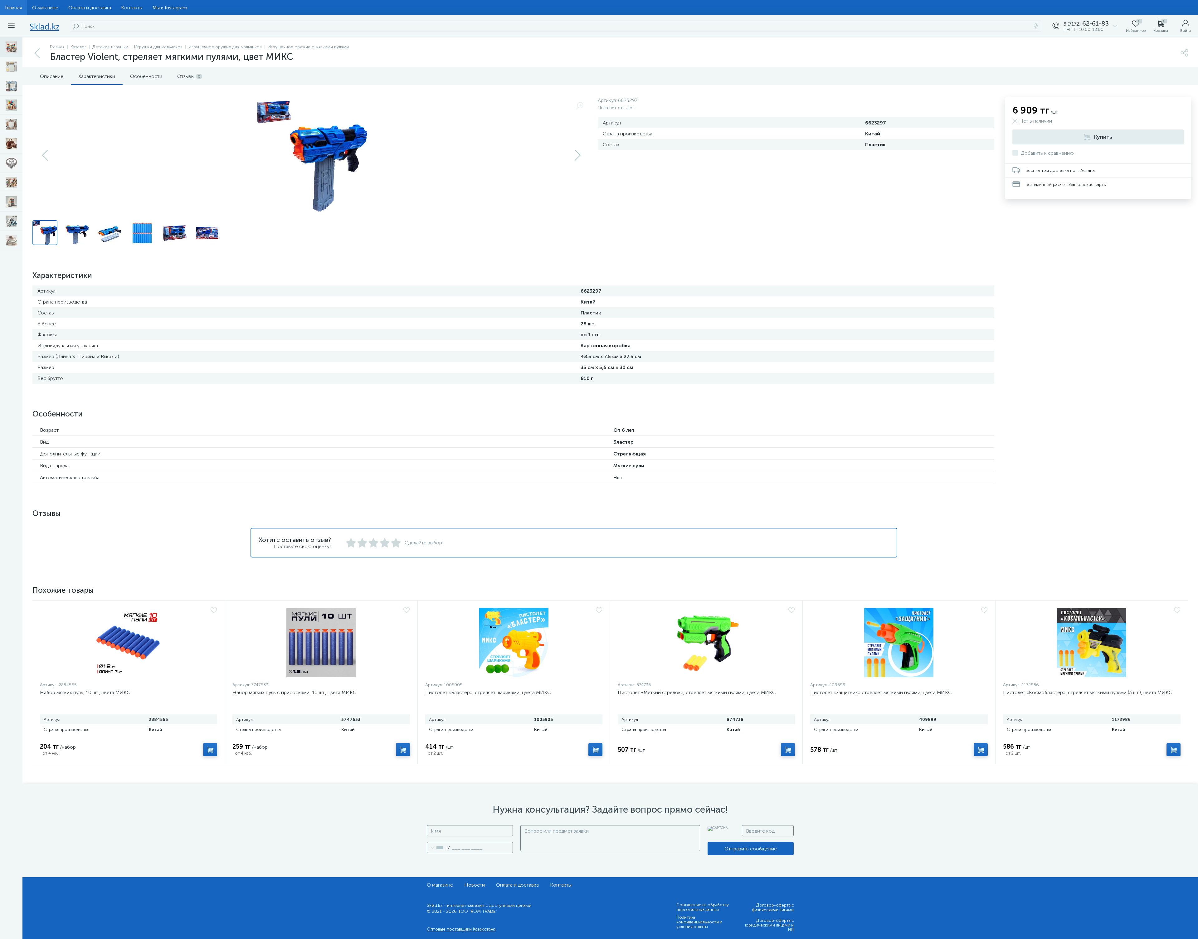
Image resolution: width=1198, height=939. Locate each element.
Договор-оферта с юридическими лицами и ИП (769, 925)
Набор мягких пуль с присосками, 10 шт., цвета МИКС (294, 692)
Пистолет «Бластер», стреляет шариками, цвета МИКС (488, 692)
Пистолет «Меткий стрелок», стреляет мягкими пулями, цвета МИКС (697, 692)
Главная (13, 8)
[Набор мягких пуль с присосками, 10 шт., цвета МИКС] (321, 642)
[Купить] (210, 749)
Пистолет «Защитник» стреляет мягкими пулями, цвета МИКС (881, 692)
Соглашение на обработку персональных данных (702, 907)
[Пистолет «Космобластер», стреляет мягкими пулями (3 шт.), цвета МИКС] (1092, 642)
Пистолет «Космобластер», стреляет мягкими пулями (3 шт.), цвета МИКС (1087, 692)
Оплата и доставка (89, 8)
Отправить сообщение (750, 849)
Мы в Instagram (170, 8)
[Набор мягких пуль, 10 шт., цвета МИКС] (128, 642)
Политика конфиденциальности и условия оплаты (699, 922)
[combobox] (438, 847)
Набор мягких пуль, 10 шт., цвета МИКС (85, 692)
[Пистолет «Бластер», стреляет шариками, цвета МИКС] (513, 642)
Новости (474, 885)
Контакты (132, 8)
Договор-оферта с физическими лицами (773, 907)
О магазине (45, 8)
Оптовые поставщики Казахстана (461, 929)
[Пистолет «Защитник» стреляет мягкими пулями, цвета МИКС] (898, 642)
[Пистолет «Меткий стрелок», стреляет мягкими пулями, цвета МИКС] (706, 642)
